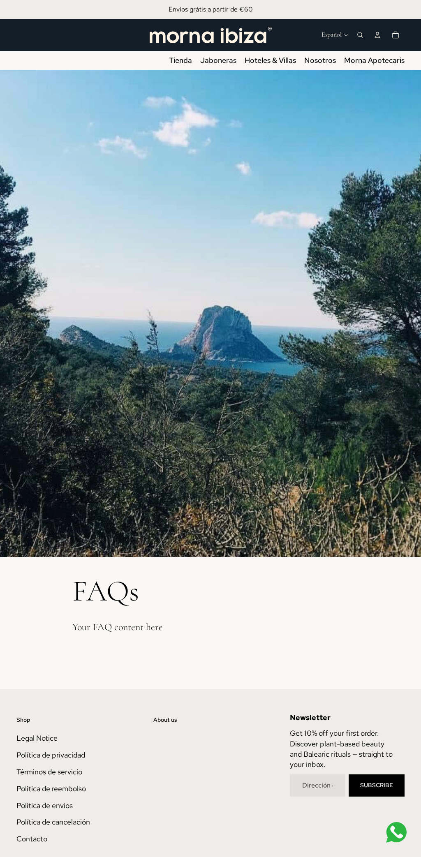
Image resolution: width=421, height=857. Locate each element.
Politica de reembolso (51, 788)
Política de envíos (44, 805)
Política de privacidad (50, 755)
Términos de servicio (49, 771)
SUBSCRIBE (376, 785)
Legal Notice (37, 738)
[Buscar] (360, 35)
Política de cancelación (53, 822)
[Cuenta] (377, 35)
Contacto (31, 838)
